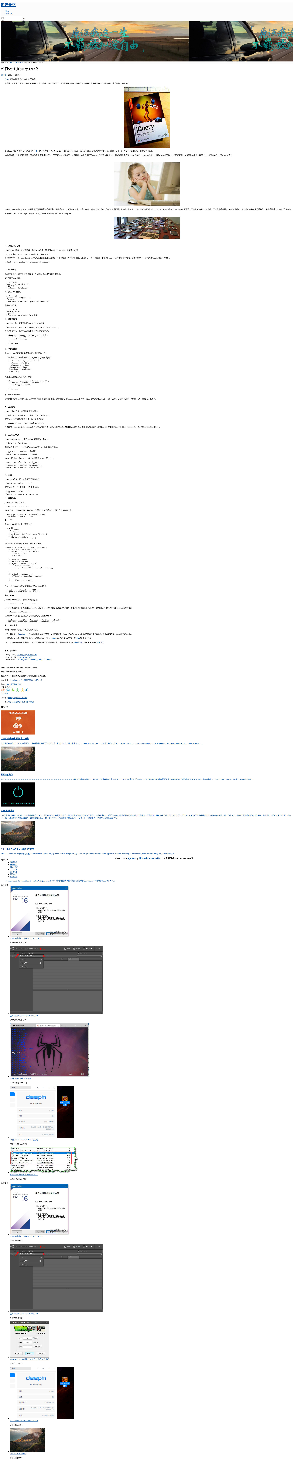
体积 (37, 151)
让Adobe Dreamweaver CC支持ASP (24, 1016)
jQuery (7, 79)
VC (52, 881)
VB (30, 881)
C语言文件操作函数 (18, 1454)
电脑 (72, 881)
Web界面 (100, 642)
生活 (83, 881)
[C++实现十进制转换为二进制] (18, 734)
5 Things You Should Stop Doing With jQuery (35, 660)
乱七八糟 (13, 872)
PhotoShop (25, 881)
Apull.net (131, 858)
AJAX (48, 881)
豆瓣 (17, 690)
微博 (3, 690)
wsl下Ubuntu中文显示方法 (20, 1078)
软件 (97, 881)
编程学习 (19, 63)
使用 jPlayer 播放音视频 (17, 698)
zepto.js (22, 634)
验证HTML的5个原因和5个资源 (21, 702)
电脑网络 (13, 865)
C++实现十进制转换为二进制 (15, 738)
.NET (76, 881)
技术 (80, 881)
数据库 (63, 881)
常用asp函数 (7, 774)
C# (114, 881)
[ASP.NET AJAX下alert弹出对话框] (18, 844)
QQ (8, 690)
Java (87, 881)
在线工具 (9, 13)
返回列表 (4, 693)
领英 (27, 690)
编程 (20, 684)
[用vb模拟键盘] (18, 806)
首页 (7, 11)
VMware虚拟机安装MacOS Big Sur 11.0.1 (26, 938)
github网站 (78, 642)
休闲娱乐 (13, 877)
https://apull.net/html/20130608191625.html (26, 680)
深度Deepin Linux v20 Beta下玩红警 (24, 1140)
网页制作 (14, 684)
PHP (39, 881)
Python (8, 881)
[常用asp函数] (18, 770)
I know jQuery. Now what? (27, 655)
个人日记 (13, 869)
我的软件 (13, 874)
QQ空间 (22, 690)
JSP (19, 881)
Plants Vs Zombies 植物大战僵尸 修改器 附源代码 (29, 1359)
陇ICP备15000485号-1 (150, 858)
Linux (105, 881)
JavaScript (14, 881)
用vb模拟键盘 (7, 810)
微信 (12, 690)
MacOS (110, 881)
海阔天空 (8, 5)
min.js (54, 638)
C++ (93, 881)
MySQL (35, 881)
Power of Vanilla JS (25, 657)
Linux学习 (14, 867)
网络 (68, 881)
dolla (77, 638)
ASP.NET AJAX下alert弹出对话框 (17, 849)
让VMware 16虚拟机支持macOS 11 (24, 1175)
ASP (90, 881)
